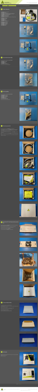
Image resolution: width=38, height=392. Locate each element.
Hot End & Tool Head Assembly (12, 5)
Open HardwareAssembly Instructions (7, 2)
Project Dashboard (5, 5)
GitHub (36, 389)
